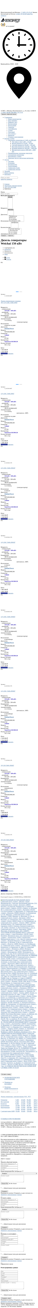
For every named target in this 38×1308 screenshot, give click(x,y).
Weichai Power (9, 328)
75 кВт (29, 1103)
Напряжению (8, 252)
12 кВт (17, 1107)
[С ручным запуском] (15, 229)
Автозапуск (4, 234)
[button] (17, 384)
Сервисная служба (14, 168)
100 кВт (29, 1107)
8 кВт (17, 1103)
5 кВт (17, 1100)
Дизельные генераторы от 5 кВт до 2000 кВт (22, 140)
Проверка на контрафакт (8, 1083)
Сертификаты (12, 129)
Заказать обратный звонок (8, 114)
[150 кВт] (10, 197)
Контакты (7, 174)
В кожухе (4, 1103)
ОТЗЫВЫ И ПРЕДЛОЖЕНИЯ (10, 1119)
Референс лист (12, 122)
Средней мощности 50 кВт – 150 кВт (23, 145)
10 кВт (17, 1105)
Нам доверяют (12, 120)
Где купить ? (12, 133)
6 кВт (17, 1102)
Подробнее (4, 353)
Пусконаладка (12, 164)
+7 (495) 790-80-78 (6, 112)
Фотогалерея (12, 125)
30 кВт (23, 1105)
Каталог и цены (9, 138)
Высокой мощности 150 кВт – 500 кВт (24, 146)
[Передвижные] (16, 216)
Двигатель (4, 214)
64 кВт (29, 1102)
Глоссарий (11, 132)
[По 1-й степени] (15, 232)
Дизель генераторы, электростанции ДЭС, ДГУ (16, 1096)
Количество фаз (6, 227)
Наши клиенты (9, 173)
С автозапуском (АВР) (8, 1111)
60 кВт (29, 1100)
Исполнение (5, 221)
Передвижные (5, 1107)
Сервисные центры (14, 169)
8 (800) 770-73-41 (17, 112)
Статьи (10, 130)
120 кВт (29, 1109)
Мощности (7, 251)
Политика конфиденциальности (11, 1087)
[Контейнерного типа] (16, 221)
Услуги (6, 159)
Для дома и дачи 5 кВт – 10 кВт (22, 142)
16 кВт (17, 1111)
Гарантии (11, 127)
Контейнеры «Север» (15, 156)
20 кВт (23, 1100)
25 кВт (23, 1103)
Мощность (4, 208)
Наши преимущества (14, 119)
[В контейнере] (16, 219)
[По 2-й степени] (15, 233)
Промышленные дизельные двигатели (20, 153)
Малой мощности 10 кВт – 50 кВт (22, 143)
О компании (8, 117)
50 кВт (23, 1111)
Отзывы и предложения (15, 137)
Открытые (4, 1100)
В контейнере (5, 1105)
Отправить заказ (6, 1298)
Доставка (11, 161)
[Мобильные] (16, 218)
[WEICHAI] (11, 210)
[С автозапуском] (15, 230)
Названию (7, 249)
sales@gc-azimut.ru (6, 179)
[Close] (1, 1232)
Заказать (10, 353)
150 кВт (29, 1111)
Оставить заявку (6, 1074)
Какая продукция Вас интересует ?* (12, 1171)
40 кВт (23, 1109)
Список (8, 259)
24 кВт (23, 1102)
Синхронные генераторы (16, 155)
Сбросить (10, 235)
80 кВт (29, 1105)
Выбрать (3, 235)
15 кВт (17, 1109)
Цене (6, 254)
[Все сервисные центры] (19, 1067)
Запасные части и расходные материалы (20, 158)
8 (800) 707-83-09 (21, 14)
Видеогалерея (12, 124)
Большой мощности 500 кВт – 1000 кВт (24, 148)
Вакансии (11, 135)
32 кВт (23, 1107)
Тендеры (7, 171)
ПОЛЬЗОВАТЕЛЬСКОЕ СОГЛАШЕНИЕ (12, 1078)
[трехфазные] (14, 222)
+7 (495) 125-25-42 (26, 12)
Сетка (8, 257)
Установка (11, 163)
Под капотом (5, 1102)
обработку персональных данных (11, 1194)
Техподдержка (12, 166)
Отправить (4, 1191)
